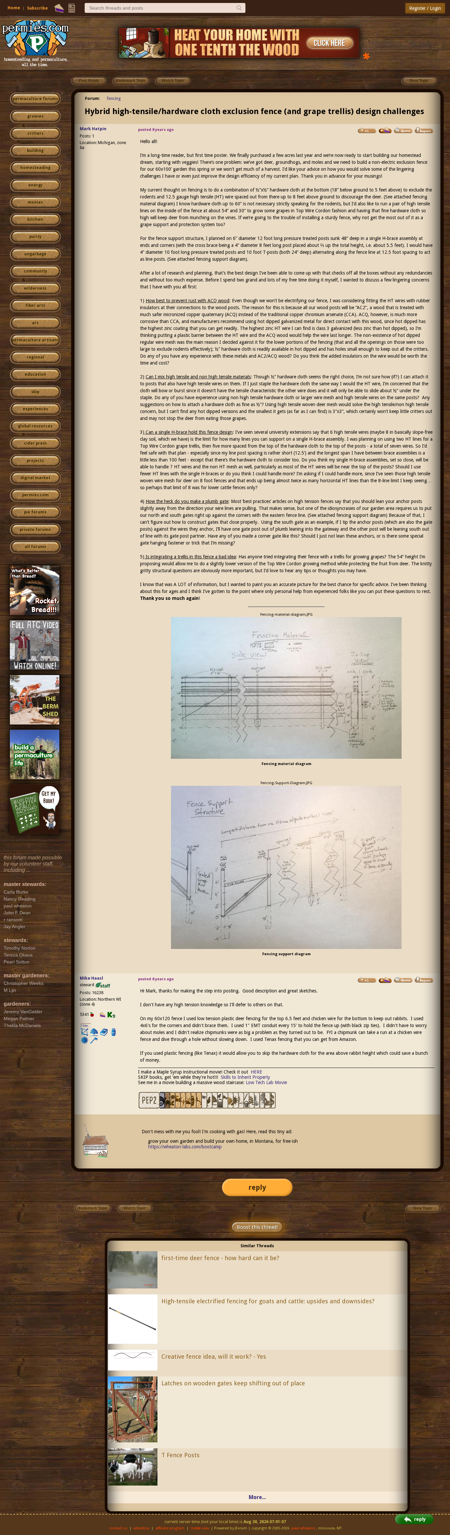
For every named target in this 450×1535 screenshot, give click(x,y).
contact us (118, 1528)
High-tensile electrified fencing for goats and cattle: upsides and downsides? (268, 1301)
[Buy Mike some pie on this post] (385, 980)
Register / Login (425, 8)
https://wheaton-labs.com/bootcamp (185, 1146)
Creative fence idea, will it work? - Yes (213, 1356)
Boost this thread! (257, 1227)
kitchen (35, 219)
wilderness (35, 288)
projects (35, 460)
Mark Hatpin (93, 128)
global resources (35, 426)
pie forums (35, 512)
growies (35, 116)
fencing (114, 98)
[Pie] (59, 8)
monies (35, 202)
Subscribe (37, 8)
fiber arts (35, 305)
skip (35, 392)
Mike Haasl (91, 978)
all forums (35, 547)
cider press (35, 443)
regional (35, 357)
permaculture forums (35, 99)
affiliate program (169, 1528)
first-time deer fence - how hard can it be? (220, 1258)
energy (35, 185)
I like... (86, 1025)
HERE (256, 1072)
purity (35, 236)
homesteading (35, 167)
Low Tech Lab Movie (266, 1082)
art (35, 323)
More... (257, 1497)
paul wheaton (303, 1528)
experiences (35, 409)
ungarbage (35, 254)
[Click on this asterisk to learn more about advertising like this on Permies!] (366, 55)
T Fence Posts (180, 1455)
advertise (141, 1528)
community (35, 271)
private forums (35, 529)
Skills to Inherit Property (245, 1077)
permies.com (35, 495)
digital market (35, 478)
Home (14, 7)
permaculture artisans (35, 340)
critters (35, 133)
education (35, 374)
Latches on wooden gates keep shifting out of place (233, 1383)
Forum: (92, 98)
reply (257, 1187)
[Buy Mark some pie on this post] (385, 130)
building (35, 150)
